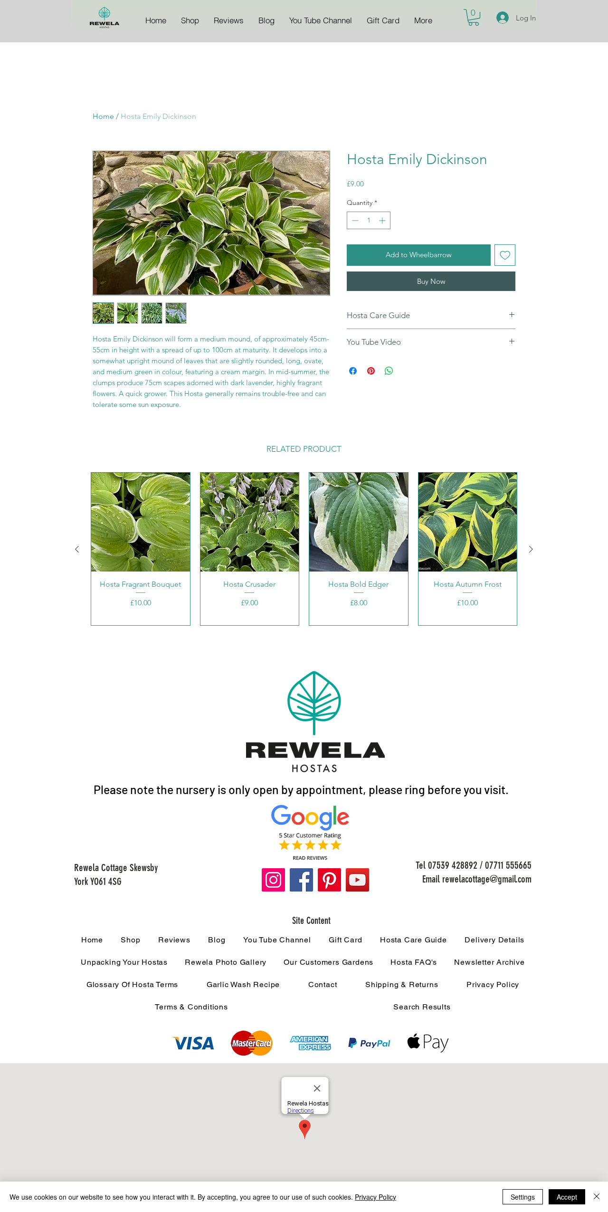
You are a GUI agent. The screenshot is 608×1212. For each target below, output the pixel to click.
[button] (474, 17)
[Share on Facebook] (353, 371)
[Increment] (383, 220)
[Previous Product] (77, 549)
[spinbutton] (368, 220)
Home (103, 116)
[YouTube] (357, 880)
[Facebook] (301, 880)
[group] (304, 549)
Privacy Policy (375, 1197)
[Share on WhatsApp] (389, 371)
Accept (567, 1197)
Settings (523, 1197)
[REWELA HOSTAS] (104, 18)
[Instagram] (273, 880)
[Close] (596, 1196)
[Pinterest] (329, 880)
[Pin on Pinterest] (371, 371)
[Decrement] (354, 220)
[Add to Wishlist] (505, 255)
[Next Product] (531, 549)
